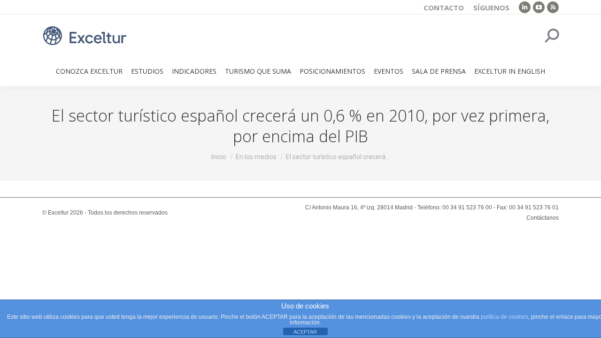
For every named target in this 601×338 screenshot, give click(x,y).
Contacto (444, 7)
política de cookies (504, 317)
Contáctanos (542, 218)
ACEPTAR (305, 332)
